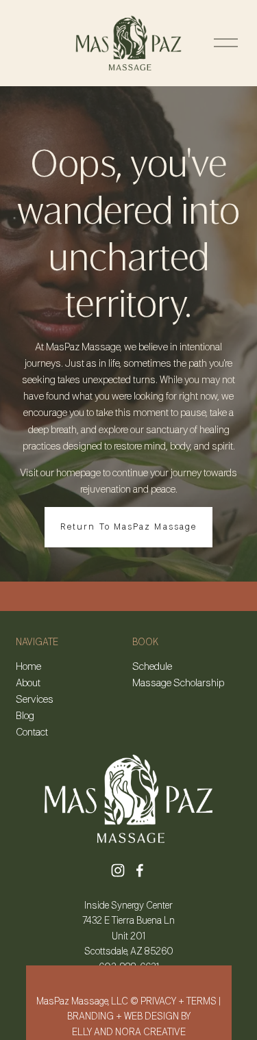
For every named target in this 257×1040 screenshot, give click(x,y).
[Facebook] (140, 870)
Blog (25, 716)
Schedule (152, 667)
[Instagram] (118, 870)
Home (28, 667)
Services (34, 700)
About (28, 683)
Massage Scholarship (178, 683)
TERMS (201, 1001)
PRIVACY (158, 1001)
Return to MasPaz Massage (128, 527)
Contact (32, 733)
